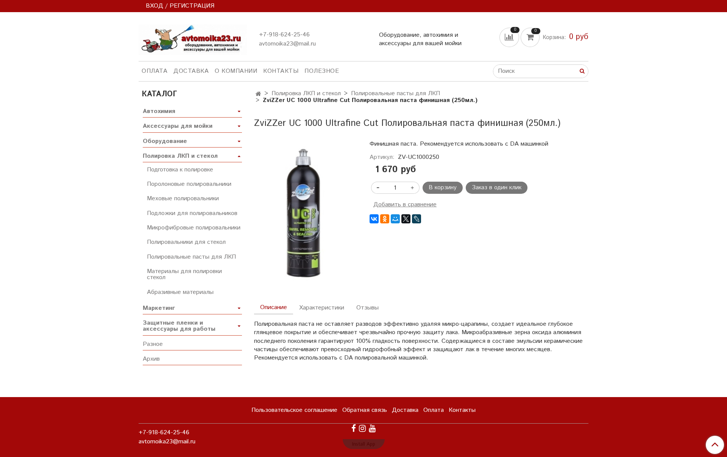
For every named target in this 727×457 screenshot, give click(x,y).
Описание (273, 307)
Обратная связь (364, 410)
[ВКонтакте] (374, 218)
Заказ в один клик (496, 187)
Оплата (154, 71)
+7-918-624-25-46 (284, 34)
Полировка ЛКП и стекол (306, 93)
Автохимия (159, 111)
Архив (151, 359)
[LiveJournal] (416, 218)
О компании (236, 71)
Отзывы (367, 307)
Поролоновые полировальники (189, 184)
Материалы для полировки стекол (184, 274)
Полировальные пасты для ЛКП (395, 93)
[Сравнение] (510, 37)
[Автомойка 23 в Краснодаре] (193, 38)
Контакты (280, 71)
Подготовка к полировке (180, 169)
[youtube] (372, 428)
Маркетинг (159, 308)
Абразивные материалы (180, 292)
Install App (364, 444)
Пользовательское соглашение (294, 410)
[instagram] (362, 428)
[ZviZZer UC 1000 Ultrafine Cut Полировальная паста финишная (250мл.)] (305, 214)
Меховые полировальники (183, 198)
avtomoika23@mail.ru (287, 43)
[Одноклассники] (384, 218)
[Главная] (258, 94)
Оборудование (165, 141)
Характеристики (321, 307)
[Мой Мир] (395, 218)
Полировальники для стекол (186, 242)
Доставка (191, 71)
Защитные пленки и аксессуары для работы (179, 326)
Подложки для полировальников (192, 213)
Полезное (321, 71)
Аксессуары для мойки (177, 126)
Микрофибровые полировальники (193, 227)
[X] (405, 218)
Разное (153, 344)
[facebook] (353, 428)
